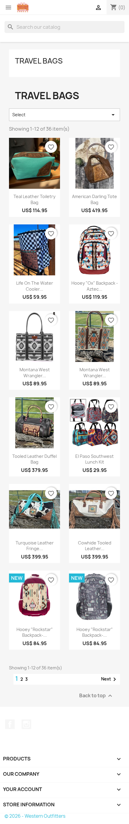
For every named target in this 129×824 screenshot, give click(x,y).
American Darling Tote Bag (94, 199)
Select (64, 114)
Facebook (10, 724)
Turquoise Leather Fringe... (35, 546)
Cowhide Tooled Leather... (94, 546)
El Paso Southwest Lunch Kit (94, 459)
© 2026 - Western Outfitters (34, 816)
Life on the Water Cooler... (34, 286)
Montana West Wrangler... (35, 372)
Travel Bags (39, 61)
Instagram (26, 724)
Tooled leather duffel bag (34, 459)
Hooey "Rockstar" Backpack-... (34, 632)
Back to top (96, 696)
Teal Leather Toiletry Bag (35, 199)
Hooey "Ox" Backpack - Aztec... (94, 286)
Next (109, 679)
